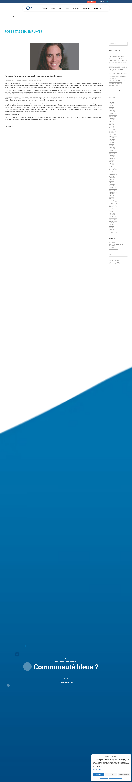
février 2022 (112, 185)
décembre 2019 (113, 216)
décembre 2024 (113, 131)
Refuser (111, 774)
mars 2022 (112, 184)
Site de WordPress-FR (114, 264)
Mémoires (112, 245)
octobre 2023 (112, 153)
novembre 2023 (113, 152)
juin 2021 (111, 195)
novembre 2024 (113, 132)
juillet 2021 (112, 194)
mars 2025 (112, 126)
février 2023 (112, 166)
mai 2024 (111, 142)
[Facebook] (98, 1)
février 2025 (112, 128)
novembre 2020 (113, 203)
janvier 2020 (112, 214)
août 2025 (111, 120)
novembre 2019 (113, 218)
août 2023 (111, 157)
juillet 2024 (112, 139)
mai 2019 (111, 224)
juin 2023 (111, 160)
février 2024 (112, 147)
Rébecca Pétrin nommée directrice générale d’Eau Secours (33, 76)
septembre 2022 (113, 174)
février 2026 (112, 110)
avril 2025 (111, 124)
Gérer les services (97, 769)
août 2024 (111, 137)
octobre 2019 (112, 219)
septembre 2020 (113, 206)
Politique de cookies (104, 778)
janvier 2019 (112, 231)
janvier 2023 (112, 168)
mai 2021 (111, 197)
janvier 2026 (112, 112)
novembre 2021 (113, 189)
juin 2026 (111, 103)
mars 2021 (112, 200)
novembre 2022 (113, 171)
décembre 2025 (113, 113)
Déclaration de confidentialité (115, 778)
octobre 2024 (112, 134)
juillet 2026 (112, 102)
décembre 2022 (113, 169)
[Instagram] (101, 1)
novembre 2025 (113, 115)
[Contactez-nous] (66, 678)
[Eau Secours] (31, 8)
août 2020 (111, 208)
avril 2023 (111, 163)
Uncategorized (113, 249)
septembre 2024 (113, 136)
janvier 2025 (112, 129)
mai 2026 (111, 105)
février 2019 (112, 229)
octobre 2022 (112, 173)
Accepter (98, 774)
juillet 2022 (112, 177)
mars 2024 (112, 145)
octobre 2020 (112, 205)
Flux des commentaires (115, 262)
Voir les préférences (124, 774)
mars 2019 (112, 227)
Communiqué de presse (35, 80)
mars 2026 (112, 108)
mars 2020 (112, 211)
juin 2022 (111, 179)
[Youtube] (103, 1)
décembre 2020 (113, 202)
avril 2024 (111, 144)
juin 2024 (111, 140)
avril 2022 (111, 182)
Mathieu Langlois (22, 80)
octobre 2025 (112, 116)
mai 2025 (111, 123)
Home (7, 16)
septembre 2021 (113, 192)
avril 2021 (111, 198)
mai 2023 (111, 161)
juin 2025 (111, 121)
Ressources (112, 247)
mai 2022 (111, 181)
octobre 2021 (112, 190)
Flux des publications (114, 260)
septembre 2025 (113, 118)
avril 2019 (111, 226)
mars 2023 (112, 165)
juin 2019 (111, 222)
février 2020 (112, 213)
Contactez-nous (66, 682)
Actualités (112, 242)
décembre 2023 (113, 150)
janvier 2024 (112, 148)
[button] (129, 756)
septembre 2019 (113, 221)
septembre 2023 (113, 155)
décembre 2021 (113, 187)
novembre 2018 (113, 232)
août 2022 (111, 176)
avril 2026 (111, 107)
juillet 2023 (112, 158)
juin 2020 (111, 210)
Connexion (112, 259)
